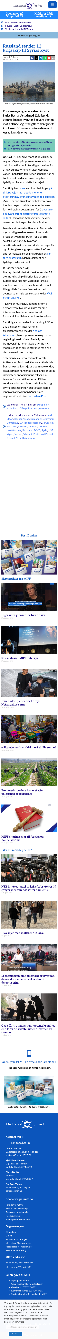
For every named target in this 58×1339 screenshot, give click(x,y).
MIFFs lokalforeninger (16, 1239)
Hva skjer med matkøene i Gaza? (22, 933)
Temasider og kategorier (17, 1212)
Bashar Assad (21, 418)
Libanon (22, 426)
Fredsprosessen (32, 422)
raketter (42, 426)
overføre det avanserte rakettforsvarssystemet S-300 (28, 214)
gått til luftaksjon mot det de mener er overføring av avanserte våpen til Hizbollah (29, 192)
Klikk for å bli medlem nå (43, 15)
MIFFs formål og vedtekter (18, 1243)
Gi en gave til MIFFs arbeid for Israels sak (29, 1062)
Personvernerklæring (16, 1250)
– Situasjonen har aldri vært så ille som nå (28, 747)
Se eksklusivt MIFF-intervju (19, 658)
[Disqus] (29, 485)
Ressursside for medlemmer (19, 1246)
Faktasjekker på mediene (18, 1219)
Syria (44, 430)
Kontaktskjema (20, 1142)
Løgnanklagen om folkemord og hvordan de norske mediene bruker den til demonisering (28, 979)
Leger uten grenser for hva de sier (23, 615)
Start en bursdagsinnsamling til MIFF (29, 1294)
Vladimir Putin (31, 434)
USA (50, 430)
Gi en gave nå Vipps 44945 (14, 15)
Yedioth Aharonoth (26, 437)
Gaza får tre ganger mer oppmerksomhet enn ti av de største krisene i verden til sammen (28, 1029)
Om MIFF (10, 1235)
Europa (41, 404)
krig (15, 426)
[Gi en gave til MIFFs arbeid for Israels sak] (29, 1053)
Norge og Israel (13, 1215)
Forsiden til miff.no (15, 1204)
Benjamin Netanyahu (42, 418)
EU (21, 422)
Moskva (32, 426)
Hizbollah (12, 408)
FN (47, 404)
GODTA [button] (15, 1333)
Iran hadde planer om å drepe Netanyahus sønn (20, 703)
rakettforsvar (14, 430)
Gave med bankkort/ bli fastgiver (27, 1283)
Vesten (18, 434)
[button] (49, 58)
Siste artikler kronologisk (18, 1208)
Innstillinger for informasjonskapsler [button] (22, 1327)
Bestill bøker (29, 535)
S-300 (37, 430)
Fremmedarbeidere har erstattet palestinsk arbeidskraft (22, 792)
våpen (10, 434)
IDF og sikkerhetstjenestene (34, 408)
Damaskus (12, 422)
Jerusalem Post (37, 396)
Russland (27, 430)
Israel (22, 188)
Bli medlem (11, 1232)
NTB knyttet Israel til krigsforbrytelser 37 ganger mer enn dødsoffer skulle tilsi (28, 888)
